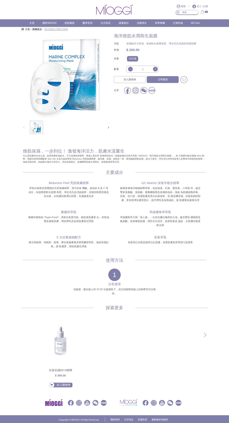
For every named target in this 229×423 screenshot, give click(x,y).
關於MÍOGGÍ (49, 23)
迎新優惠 (69, 23)
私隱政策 (142, 419)
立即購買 (163, 79)
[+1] (155, 69)
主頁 (31, 23)
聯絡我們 (115, 419)
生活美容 (106, 23)
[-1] (130, 69)
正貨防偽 (178, 23)
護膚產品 (124, 23)
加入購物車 (130, 79)
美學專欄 (160, 23)
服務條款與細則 (160, 419)
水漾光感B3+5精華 (60, 370)
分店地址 (129, 419)
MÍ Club (195, 23)
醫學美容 (88, 23)
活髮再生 (142, 23)
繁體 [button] (183, 6)
